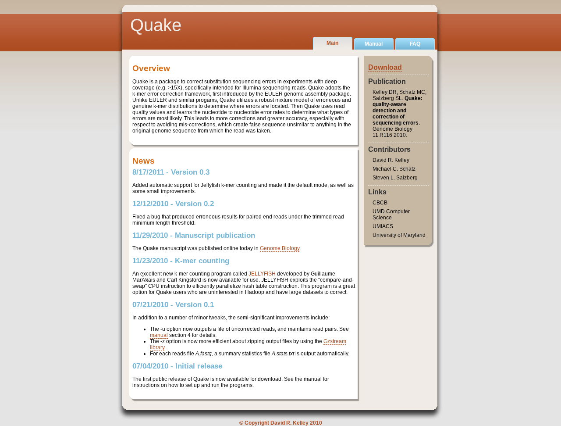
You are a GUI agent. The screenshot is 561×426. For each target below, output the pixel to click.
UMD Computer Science (391, 214)
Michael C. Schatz (394, 169)
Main (332, 43)
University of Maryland (399, 235)
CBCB (380, 203)
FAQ (415, 44)
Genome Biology (279, 248)
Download (385, 67)
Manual (374, 44)
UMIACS (383, 226)
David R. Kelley (391, 160)
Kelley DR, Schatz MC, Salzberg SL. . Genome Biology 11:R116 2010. (399, 113)
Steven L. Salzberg (395, 178)
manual (159, 335)
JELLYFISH (262, 274)
